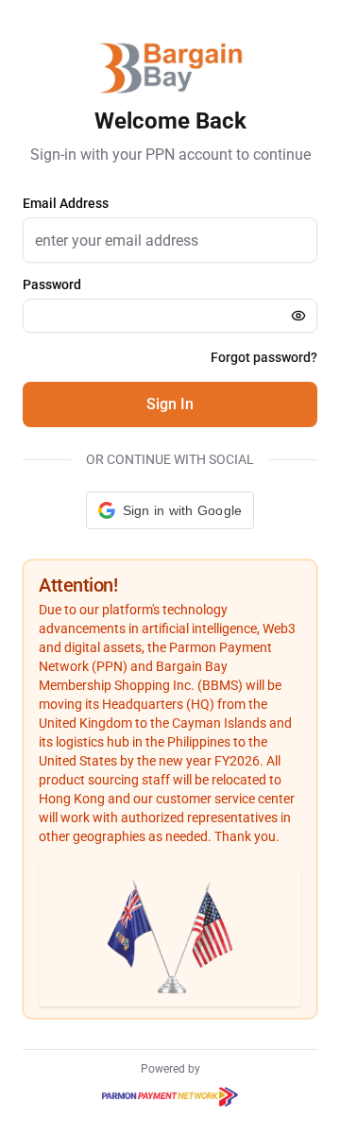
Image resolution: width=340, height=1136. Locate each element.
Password (52, 284)
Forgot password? (264, 357)
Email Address (66, 203)
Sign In (170, 404)
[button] (170, 510)
